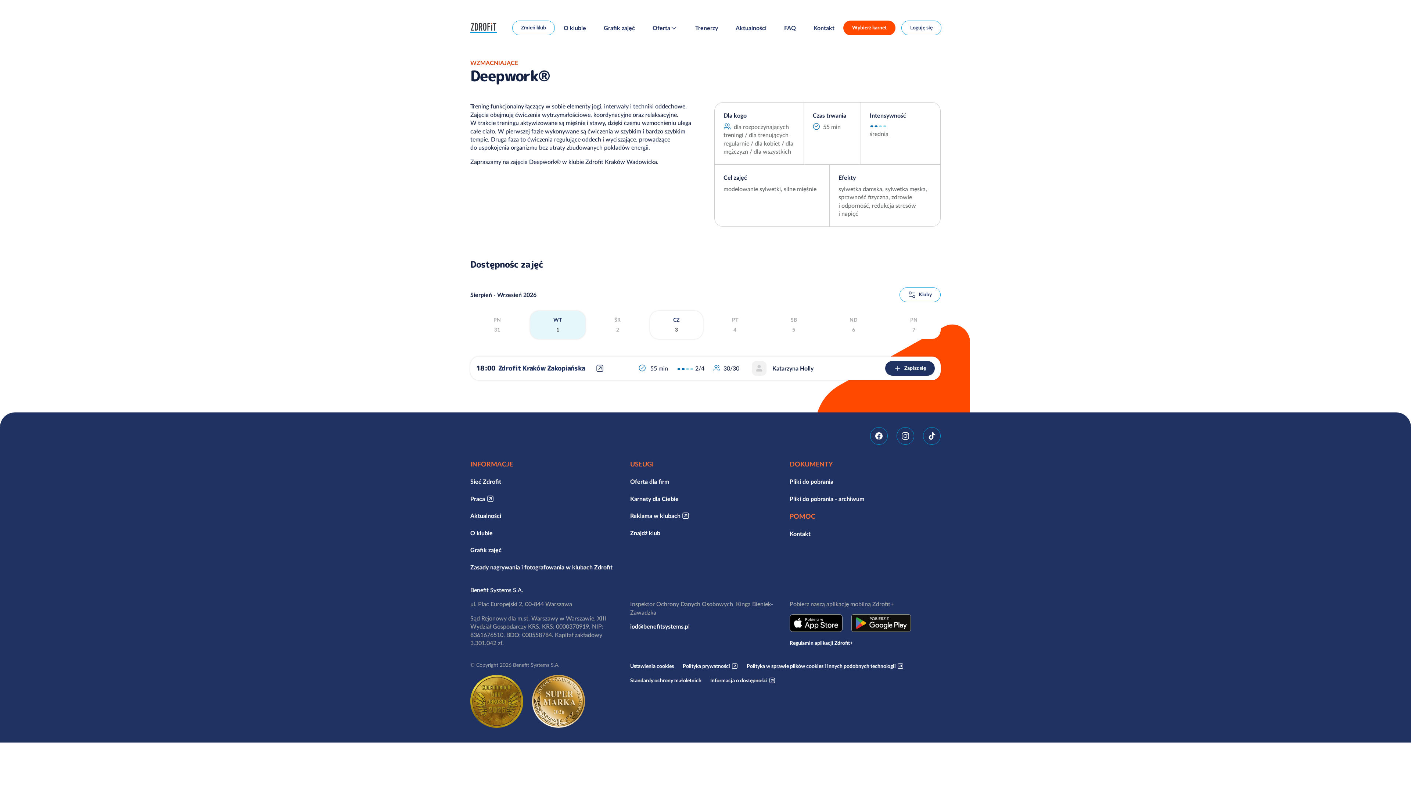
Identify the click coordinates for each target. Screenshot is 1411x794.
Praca (477, 499)
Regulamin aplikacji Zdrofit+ (821, 643)
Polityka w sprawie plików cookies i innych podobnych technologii (821, 666)
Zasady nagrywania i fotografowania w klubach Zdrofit (541, 567)
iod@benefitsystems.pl (660, 626)
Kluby (925, 294)
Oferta (661, 28)
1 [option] (557, 325)
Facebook (879, 436)
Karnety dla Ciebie (654, 499)
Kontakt (824, 28)
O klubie (575, 28)
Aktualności (751, 28)
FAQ (790, 28)
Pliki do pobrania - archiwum (827, 499)
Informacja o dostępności (739, 680)
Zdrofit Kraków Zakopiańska (541, 368)
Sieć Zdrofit (485, 481)
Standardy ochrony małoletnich (665, 680)
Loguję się (921, 28)
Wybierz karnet (869, 28)
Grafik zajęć (619, 28)
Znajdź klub (645, 533)
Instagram (905, 436)
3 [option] (676, 325)
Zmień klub (533, 28)
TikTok (932, 436)
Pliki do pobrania (811, 481)
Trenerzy (706, 28)
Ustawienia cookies (652, 666)
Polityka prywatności (706, 666)
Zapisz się (915, 368)
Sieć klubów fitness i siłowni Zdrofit (485, 28)
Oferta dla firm (649, 481)
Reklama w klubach (655, 515)
